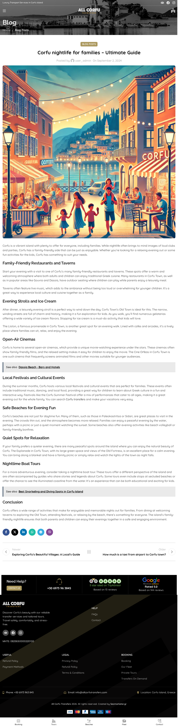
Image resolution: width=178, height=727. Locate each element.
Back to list (89, 551)
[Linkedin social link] (23, 532)
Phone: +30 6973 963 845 (20, 692)
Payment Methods (13, 666)
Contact (96, 620)
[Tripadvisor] (162, 2)
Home (7, 30)
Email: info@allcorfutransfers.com (87, 692)
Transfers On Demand (134, 678)
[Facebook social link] (6, 532)
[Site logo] (89, 10)
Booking (126, 660)
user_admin (83, 60)
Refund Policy (10, 660)
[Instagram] (173, 2)
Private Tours (129, 672)
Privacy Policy (70, 660)
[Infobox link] (173, 11)
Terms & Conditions (73, 672)
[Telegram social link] (40, 532)
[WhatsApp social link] (32, 532)
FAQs (95, 614)
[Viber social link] (49, 532)
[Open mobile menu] (4, 10)
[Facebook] (168, 2)
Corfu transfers (75, 399)
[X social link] (14, 532)
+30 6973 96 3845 (59, 588)
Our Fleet (126, 666)
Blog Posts (22, 30)
